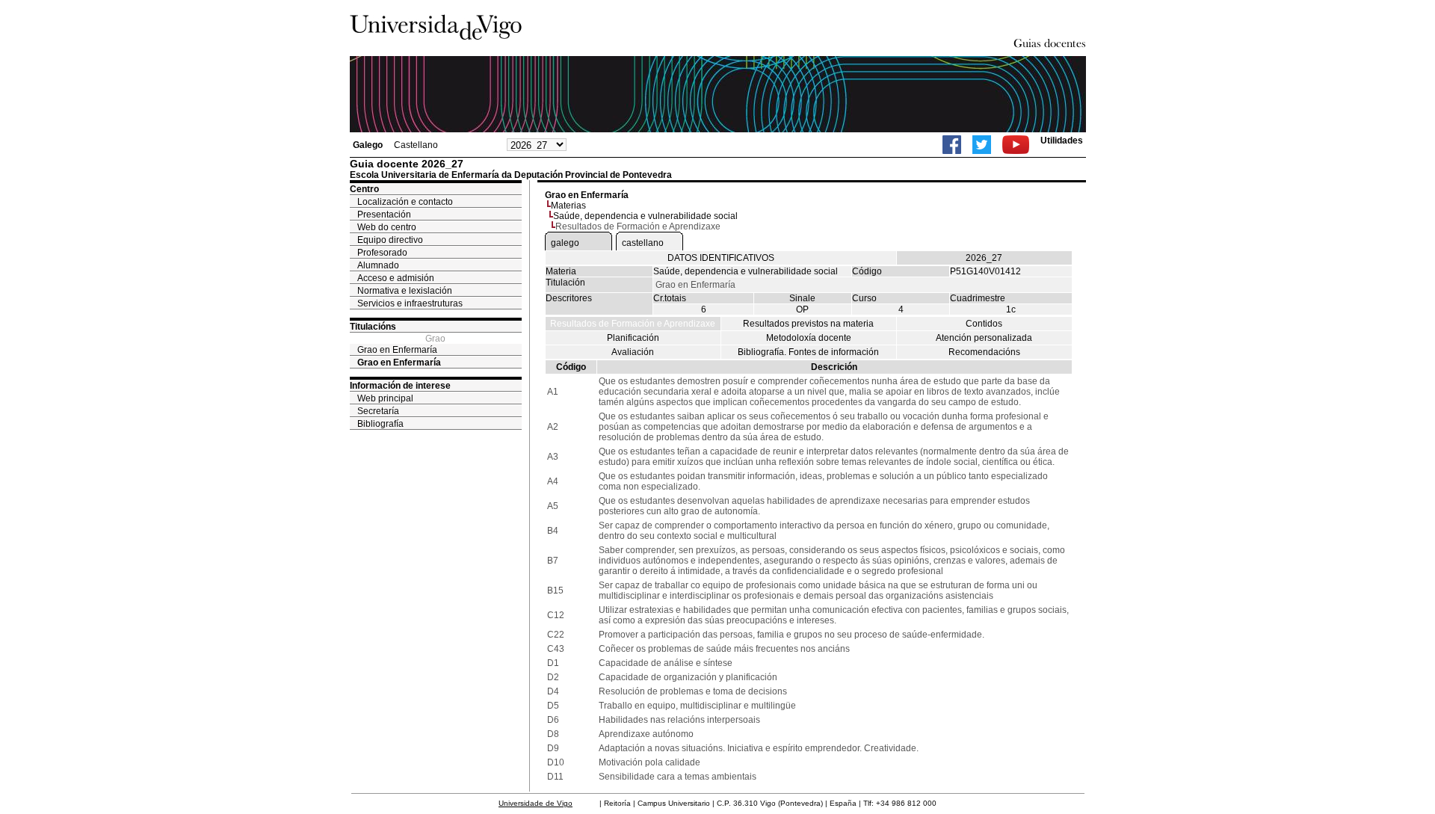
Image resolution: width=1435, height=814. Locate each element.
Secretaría (378, 411)
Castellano (416, 145)
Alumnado (378, 265)
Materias (568, 205)
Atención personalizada (984, 338)
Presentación (384, 214)
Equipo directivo (390, 240)
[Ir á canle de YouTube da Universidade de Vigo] (1015, 144)
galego (565, 243)
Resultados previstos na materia (808, 323)
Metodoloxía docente (808, 338)
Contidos (984, 323)
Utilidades (1061, 140)
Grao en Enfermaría (397, 350)
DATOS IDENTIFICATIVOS (720, 258)
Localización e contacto (405, 202)
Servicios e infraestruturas (410, 303)
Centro (364, 189)
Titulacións (373, 326)
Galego (368, 145)
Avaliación (632, 352)
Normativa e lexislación (404, 291)
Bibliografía (380, 424)
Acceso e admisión (395, 278)
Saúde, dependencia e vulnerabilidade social (645, 216)
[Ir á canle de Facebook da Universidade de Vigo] (951, 144)
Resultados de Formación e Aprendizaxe (632, 323)
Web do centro (386, 227)
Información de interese (400, 385)
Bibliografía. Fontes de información (808, 352)
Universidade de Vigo (536, 803)
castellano (643, 243)
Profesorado (382, 252)
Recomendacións (984, 352)
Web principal (385, 398)
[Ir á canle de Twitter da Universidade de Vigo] (981, 144)
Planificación (633, 338)
